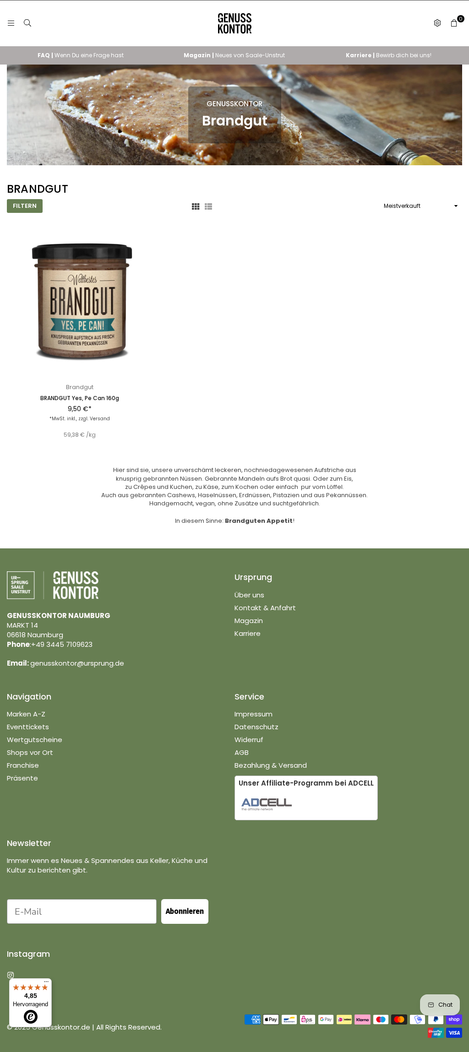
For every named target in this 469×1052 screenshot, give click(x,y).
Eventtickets (28, 727)
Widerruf (248, 739)
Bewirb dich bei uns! (388, 55)
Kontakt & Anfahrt (265, 608)
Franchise (23, 765)
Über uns (249, 595)
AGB (241, 752)
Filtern (25, 205)
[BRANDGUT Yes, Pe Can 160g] (79, 304)
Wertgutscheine (34, 739)
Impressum (253, 714)
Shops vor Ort (30, 752)
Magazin (248, 620)
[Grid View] (195, 206)
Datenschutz (256, 727)
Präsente (22, 778)
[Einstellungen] (437, 23)
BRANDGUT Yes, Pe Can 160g (79, 398)
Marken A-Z (26, 714)
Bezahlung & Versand (270, 765)
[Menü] (11, 23)
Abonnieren (185, 911)
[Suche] (27, 23)
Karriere (247, 633)
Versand (100, 418)
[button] (454, 23)
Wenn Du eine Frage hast (81, 55)
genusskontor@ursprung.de (77, 663)
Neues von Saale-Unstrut (234, 55)
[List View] (208, 206)
